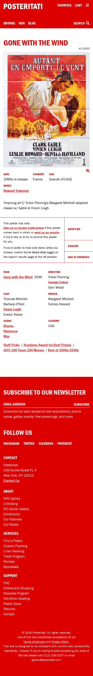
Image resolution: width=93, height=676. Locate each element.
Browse (9, 23)
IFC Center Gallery (16, 509)
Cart (78, 5)
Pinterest (65, 443)
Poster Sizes (12, 603)
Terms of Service (34, 642)
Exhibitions (11, 514)
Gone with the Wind (17, 277)
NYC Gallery (11, 498)
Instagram (11, 443)
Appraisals (11, 566)
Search (79, 23)
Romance (10, 331)
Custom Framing (15, 546)
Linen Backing (13, 551)
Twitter (29, 443)
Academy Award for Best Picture (47, 345)
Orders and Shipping (18, 588)
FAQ (6, 583)
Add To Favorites (79, 257)
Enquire (73, 246)
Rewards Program (16, 593)
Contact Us (11, 480)
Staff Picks (11, 345)
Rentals (8, 561)
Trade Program (14, 556)
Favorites (64, 5)
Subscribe (82, 404)
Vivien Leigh (12, 309)
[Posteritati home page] (22, 6)
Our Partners (12, 519)
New (22, 23)
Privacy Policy (60, 642)
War (6, 336)
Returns (9, 609)
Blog (31, 23)
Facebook (46, 443)
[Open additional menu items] (87, 5)
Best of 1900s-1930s (63, 350)
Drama (8, 326)
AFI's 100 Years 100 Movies (23, 350)
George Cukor (58, 282)
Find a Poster (12, 540)
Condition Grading (16, 598)
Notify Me (74, 229)
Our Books (10, 524)
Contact (8, 614)
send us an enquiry (46, 232)
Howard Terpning (16, 190)
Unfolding (10, 503)
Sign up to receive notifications (23, 228)
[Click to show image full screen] (46, 109)
